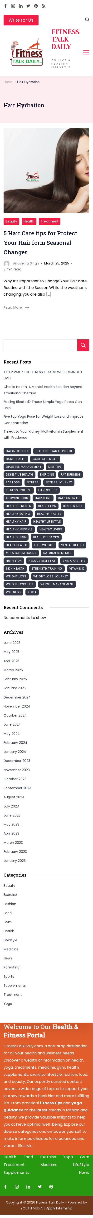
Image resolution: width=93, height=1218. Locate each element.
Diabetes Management (23, 467)
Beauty (11, 221)
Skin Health (15, 569)
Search (83, 345)
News (8, 958)
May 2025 (11, 651)
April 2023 (11, 833)
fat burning (71, 474)
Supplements (15, 985)
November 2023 (17, 770)
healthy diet (73, 506)
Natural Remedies (57, 553)
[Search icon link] (87, 20)
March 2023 (13, 842)
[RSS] (43, 6)
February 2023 (15, 851)
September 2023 (17, 788)
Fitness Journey (59, 482)
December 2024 (17, 697)
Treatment (50, 221)
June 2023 (12, 815)
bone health (16, 459)
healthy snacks (46, 537)
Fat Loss (13, 482)
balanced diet (17, 451)
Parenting (12, 967)
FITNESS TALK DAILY (65, 39)
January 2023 (15, 860)
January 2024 (15, 751)
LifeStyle (10, 940)
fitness (33, 482)
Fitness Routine (18, 490)
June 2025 (12, 642)
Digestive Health (19, 474)
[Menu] (86, 52)
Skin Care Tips (74, 561)
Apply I (59, 1208)
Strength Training (46, 569)
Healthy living (51, 529)
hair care (43, 498)
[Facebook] (5, 6)
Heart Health (16, 545)
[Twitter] (28, 6)
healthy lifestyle (47, 521)
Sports (9, 976)
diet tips (55, 467)
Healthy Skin (16, 537)
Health (29, 221)
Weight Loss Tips (20, 584)
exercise (47, 474)
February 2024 (15, 742)
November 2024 (17, 706)
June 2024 (12, 724)
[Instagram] (13, 6)
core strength (45, 459)
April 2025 (11, 661)
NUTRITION (14, 561)
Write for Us (21, 20)
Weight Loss (16, 576)
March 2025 (13, 670)
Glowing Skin (17, 498)
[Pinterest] (36, 6)
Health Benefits (18, 506)
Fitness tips (47, 490)
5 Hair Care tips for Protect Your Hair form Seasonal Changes (40, 242)
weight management (57, 584)
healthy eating (18, 514)
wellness (13, 592)
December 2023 (17, 760)
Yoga (8, 1003)
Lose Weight (44, 545)
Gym (8, 922)
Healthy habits (49, 514)
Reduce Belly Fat (42, 561)
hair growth (69, 498)
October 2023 (15, 779)
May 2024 (12, 733)
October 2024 (15, 715)
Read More (13, 307)
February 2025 (15, 679)
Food (8, 913)
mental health (72, 545)
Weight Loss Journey (50, 576)
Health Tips (47, 506)
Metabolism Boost (21, 553)
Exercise (10, 894)
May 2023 (11, 824)
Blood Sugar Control (54, 451)
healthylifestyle (19, 529)
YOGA (32, 592)
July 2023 (11, 806)
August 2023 (14, 797)
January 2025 (15, 688)
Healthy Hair (16, 521)
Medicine (11, 949)
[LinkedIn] (21, 6)
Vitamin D (76, 569)
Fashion (10, 904)
